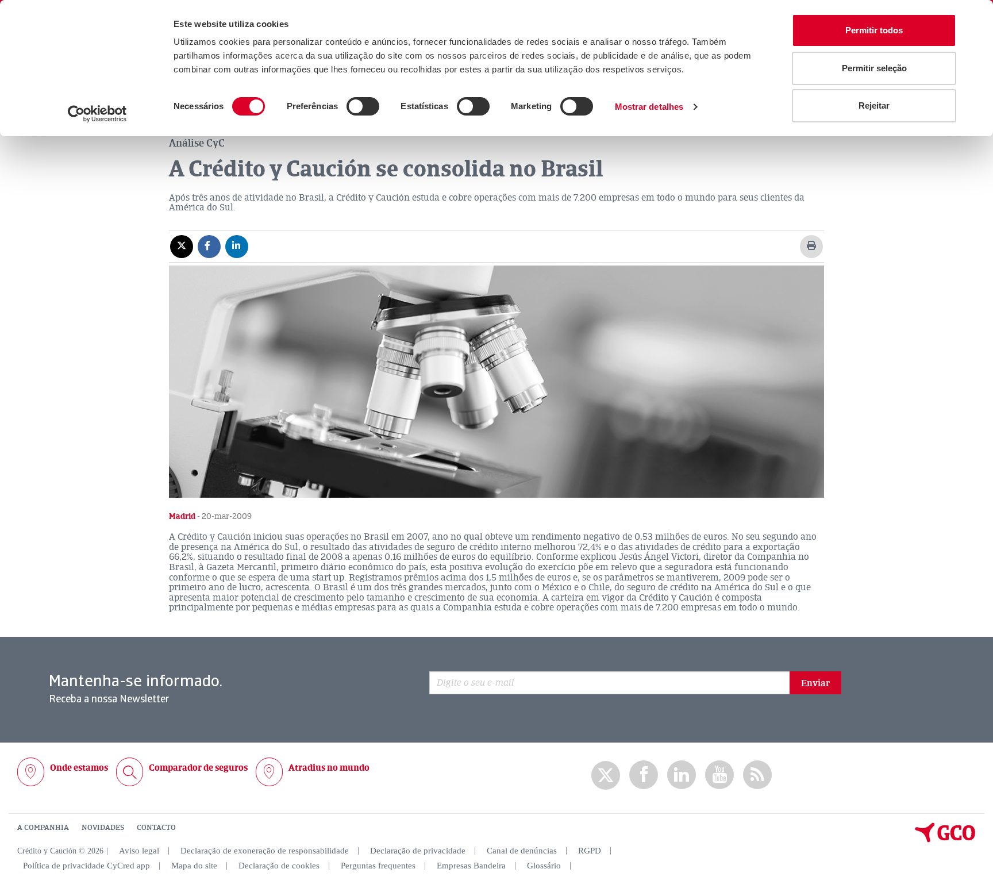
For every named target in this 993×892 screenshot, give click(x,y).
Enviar (815, 683)
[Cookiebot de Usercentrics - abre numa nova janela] (97, 113)
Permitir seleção (874, 68)
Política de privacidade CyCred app (86, 865)
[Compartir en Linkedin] (236, 246)
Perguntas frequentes (378, 865)
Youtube (719, 775)
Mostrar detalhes (649, 106)
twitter (606, 775)
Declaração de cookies (279, 865)
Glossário (544, 865)
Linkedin (682, 775)
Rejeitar (874, 105)
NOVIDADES (103, 827)
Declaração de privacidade (417, 850)
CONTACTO (156, 827)
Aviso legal (139, 850)
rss (757, 775)
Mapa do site (194, 865)
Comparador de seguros (198, 768)
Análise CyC (197, 143)
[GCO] (945, 839)
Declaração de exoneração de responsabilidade (264, 850)
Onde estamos (79, 768)
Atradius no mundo (329, 768)
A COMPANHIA (43, 827)
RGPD (589, 850)
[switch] (363, 106)
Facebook (644, 775)
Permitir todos (874, 30)
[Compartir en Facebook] (209, 246)
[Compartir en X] (181, 246)
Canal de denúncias (522, 850)
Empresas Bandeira (471, 865)
